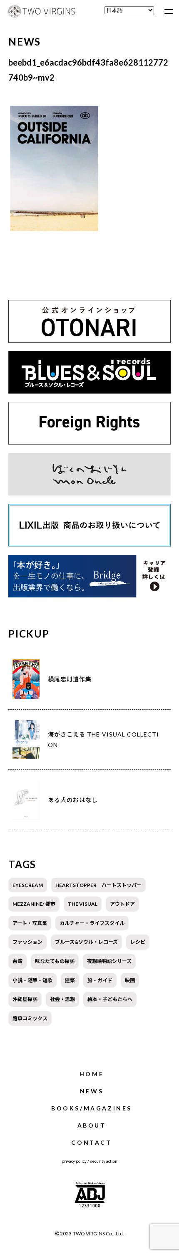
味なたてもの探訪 (55, 961)
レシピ (137, 942)
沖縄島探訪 (24, 999)
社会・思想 (62, 999)
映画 (130, 980)
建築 (70, 980)
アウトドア (122, 904)
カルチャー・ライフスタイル (92, 923)
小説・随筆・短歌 (32, 980)
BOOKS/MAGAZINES (91, 1108)
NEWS (91, 1091)
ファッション (27, 942)
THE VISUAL (82, 904)
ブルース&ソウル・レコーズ (86, 942)
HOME (92, 1073)
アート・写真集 (29, 923)
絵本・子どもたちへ (109, 999)
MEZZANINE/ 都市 (33, 904)
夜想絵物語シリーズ (109, 961)
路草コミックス (29, 1018)
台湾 (17, 961)
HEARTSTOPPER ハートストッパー (98, 885)
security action (103, 1161)
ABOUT (91, 1125)
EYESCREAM (27, 885)
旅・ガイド (99, 980)
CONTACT (91, 1142)
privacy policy (74, 1161)
